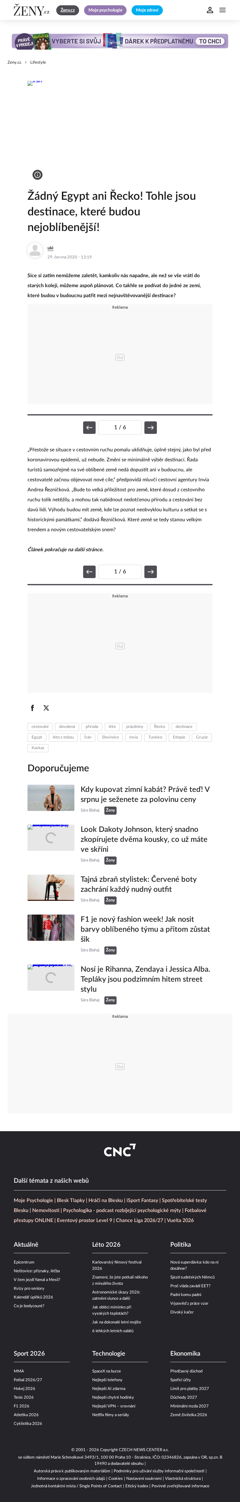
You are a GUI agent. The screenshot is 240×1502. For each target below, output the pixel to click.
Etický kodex (136, 1486)
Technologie (108, 1354)
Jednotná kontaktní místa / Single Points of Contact (76, 1486)
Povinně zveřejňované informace (180, 1486)
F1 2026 (21, 1406)
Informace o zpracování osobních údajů (71, 1479)
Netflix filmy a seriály (110, 1415)
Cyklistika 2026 (28, 1424)
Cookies (115, 1479)
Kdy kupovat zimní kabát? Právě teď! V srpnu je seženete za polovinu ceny (145, 794)
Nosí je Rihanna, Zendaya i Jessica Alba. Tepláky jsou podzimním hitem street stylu (145, 979)
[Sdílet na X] (46, 708)
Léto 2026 (106, 1245)
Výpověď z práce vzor (189, 1304)
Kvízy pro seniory (29, 1289)
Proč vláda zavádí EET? (190, 1286)
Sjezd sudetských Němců (192, 1277)
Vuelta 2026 (180, 1220)
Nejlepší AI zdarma (108, 1389)
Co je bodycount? (29, 1306)
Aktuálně (26, 1245)
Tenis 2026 (24, 1398)
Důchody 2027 (183, 1398)
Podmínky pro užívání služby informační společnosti (159, 1471)
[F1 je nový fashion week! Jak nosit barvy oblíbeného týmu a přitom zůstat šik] (51, 935)
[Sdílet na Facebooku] (33, 708)
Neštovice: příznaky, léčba (37, 1271)
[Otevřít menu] (222, 10)
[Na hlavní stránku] (32, 10)
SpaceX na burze (106, 1371)
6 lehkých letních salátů (112, 1331)
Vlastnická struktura (183, 1479)
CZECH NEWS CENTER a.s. (144, 1450)
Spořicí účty (180, 1380)
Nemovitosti (45, 1210)
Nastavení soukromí (144, 1479)
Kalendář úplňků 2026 (33, 1297)
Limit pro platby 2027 (189, 1389)
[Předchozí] (89, 427)
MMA (19, 1371)
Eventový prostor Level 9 (84, 1220)
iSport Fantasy (142, 1200)
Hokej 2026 (24, 1389)
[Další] (150, 427)
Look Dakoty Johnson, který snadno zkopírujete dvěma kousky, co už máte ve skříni (144, 839)
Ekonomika (185, 1354)
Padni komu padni (185, 1295)
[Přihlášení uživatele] (210, 10)
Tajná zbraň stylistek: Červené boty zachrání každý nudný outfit (139, 884)
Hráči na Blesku (105, 1200)
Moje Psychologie (33, 1200)
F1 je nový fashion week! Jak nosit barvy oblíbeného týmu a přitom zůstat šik (145, 929)
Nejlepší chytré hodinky (113, 1398)
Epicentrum (24, 1262)
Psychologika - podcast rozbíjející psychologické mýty (122, 1210)
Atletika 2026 (26, 1415)
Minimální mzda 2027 (189, 1406)
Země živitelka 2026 (188, 1415)
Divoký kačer (182, 1312)
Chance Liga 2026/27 (139, 1220)
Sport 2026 (29, 1354)
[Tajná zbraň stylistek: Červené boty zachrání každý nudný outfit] (51, 890)
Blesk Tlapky (71, 1200)
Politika (180, 1245)
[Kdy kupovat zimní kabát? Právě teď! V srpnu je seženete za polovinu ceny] (51, 800)
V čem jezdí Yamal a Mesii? (37, 1280)
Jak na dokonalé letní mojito (116, 1322)
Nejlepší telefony (107, 1380)
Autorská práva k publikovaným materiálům (72, 1471)
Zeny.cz (14, 63)
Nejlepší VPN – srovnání (113, 1406)
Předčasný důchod (186, 1371)
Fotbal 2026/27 (28, 1380)
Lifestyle (38, 63)
